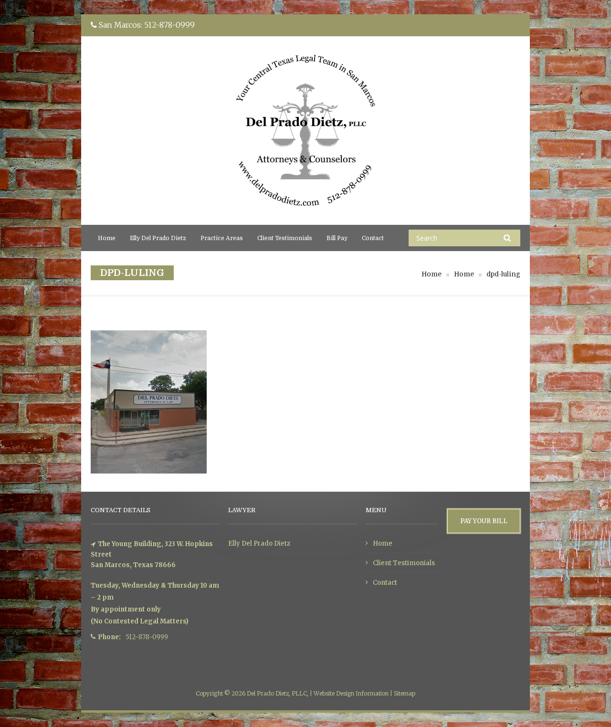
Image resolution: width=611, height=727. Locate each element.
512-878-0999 (169, 25)
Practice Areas (221, 238)
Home (107, 238)
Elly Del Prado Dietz (158, 238)
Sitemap (404, 693)
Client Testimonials (284, 238)
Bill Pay (337, 238)
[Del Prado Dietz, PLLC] (305, 218)
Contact (373, 238)
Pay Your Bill (483, 521)
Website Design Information (351, 693)
